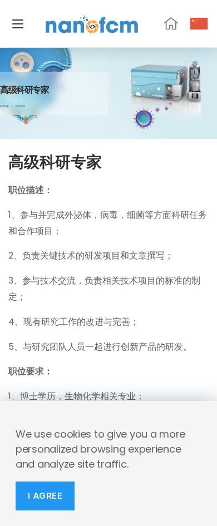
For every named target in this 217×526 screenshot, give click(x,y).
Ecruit (20, 106)
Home (4, 106)
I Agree (45, 495)
